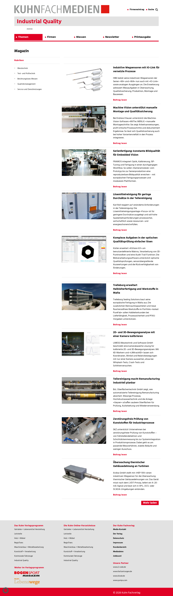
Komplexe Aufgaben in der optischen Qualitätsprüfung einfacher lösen (135, 240)
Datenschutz (118, 538)
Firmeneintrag (137, 9)
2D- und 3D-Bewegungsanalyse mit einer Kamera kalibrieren (134, 334)
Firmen (51, 37)
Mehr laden (150, 503)
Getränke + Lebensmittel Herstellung (29, 529)
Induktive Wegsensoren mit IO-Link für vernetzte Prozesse (136, 70)
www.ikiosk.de (119, 575)
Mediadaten (118, 551)
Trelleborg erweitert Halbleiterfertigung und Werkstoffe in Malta (135, 289)
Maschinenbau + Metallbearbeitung (29, 547)
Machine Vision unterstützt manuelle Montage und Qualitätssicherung (135, 110)
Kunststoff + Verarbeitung (25, 551)
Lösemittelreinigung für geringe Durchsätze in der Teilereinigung (132, 196)
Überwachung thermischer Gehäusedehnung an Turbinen (131, 464)
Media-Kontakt (119, 529)
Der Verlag (117, 533)
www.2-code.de (119, 567)
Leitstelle (18, 533)
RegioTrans (18, 542)
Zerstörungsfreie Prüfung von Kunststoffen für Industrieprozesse (133, 421)
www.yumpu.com (120, 580)
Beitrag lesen (120, 100)
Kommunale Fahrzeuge (23, 556)
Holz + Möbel (19, 538)
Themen (23, 37)
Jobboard (117, 556)
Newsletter (112, 37)
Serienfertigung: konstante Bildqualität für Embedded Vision (136, 153)
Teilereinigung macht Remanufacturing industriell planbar (136, 381)
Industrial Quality (21, 560)
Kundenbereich (119, 547)
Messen (81, 37)
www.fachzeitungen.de (122, 571)
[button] (5, 590)
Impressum (118, 542)
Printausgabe (142, 37)
